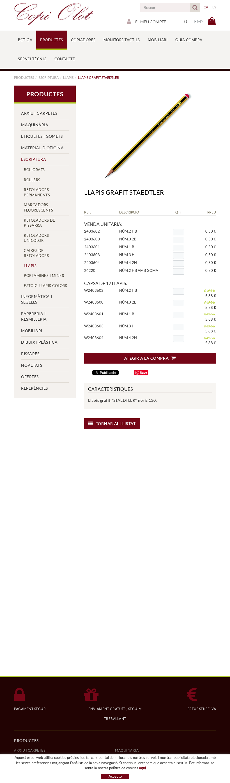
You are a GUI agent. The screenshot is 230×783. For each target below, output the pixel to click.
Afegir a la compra (146, 358)
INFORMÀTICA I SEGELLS (36, 299)
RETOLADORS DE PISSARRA (39, 223)
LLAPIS (68, 77)
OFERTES (30, 377)
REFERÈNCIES (34, 388)
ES (214, 7)
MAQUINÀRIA (34, 125)
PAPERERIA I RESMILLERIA (34, 316)
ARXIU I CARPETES (39, 113)
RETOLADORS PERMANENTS (37, 192)
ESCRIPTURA (48, 77)
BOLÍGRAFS (34, 170)
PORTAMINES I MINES (44, 276)
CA (206, 7)
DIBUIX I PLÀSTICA (39, 342)
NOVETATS (31, 365)
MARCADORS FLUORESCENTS (38, 207)
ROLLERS (32, 180)
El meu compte (150, 22)
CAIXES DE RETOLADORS (36, 253)
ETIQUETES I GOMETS (42, 136)
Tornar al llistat (116, 423)
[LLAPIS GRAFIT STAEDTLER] (148, 134)
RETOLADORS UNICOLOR (36, 238)
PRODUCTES (24, 77)
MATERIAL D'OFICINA (42, 148)
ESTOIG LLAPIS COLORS (45, 286)
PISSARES (30, 354)
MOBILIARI (31, 331)
